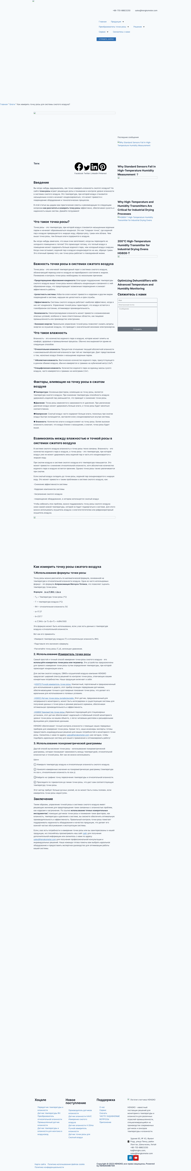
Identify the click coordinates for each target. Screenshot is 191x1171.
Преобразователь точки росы (112, 27)
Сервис (102, 32)
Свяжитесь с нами (121, 32)
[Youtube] (136, 1158)
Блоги (12, 104)
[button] (78, 168)
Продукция (116, 22)
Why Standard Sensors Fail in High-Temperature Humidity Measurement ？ (137, 170)
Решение (138, 27)
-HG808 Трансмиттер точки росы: (49, 712)
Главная (103, 22)
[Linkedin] (130, 1158)
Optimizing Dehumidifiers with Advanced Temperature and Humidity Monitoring (137, 284)
